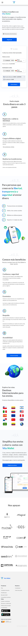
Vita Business (4, 592)
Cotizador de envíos (5, 590)
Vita (2, 588)
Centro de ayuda (18, 590)
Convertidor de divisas (6, 597)
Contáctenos (17, 588)
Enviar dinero (14, 84)
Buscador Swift (4, 595)
